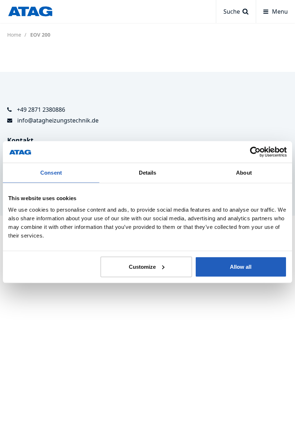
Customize (142, 266)
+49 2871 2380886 (41, 110)
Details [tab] (147, 173)
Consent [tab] (51, 173)
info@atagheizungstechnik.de (58, 120)
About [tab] (244, 173)
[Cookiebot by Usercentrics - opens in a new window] (255, 152)
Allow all (240, 266)
